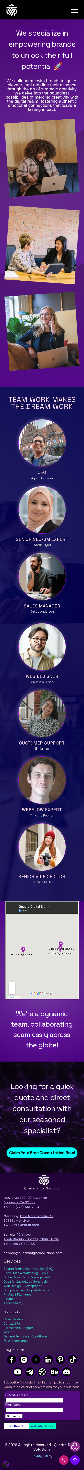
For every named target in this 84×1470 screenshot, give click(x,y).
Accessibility (13, 1303)
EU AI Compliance (16, 1341)
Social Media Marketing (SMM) (26, 1273)
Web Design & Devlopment (23, 1286)
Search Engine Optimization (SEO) (28, 1269)
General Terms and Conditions (26, 1336)
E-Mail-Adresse (18, 1395)
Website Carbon (42, 1426)
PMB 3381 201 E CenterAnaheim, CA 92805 (25, 1200)
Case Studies (13, 1319)
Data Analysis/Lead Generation (27, 1281)
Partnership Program (19, 1328)
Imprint (9, 1332)
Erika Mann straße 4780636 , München (28, 1218)
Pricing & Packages (17, 1294)
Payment (10, 1299)
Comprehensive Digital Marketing (28, 1290)
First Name (13, 1405)
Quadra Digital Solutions (42, 1188)
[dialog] (5, 1464)
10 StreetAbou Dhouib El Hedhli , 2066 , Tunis (31, 1236)
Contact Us (12, 1323)
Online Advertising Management (27, 1277)
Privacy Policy (42, 1456)
